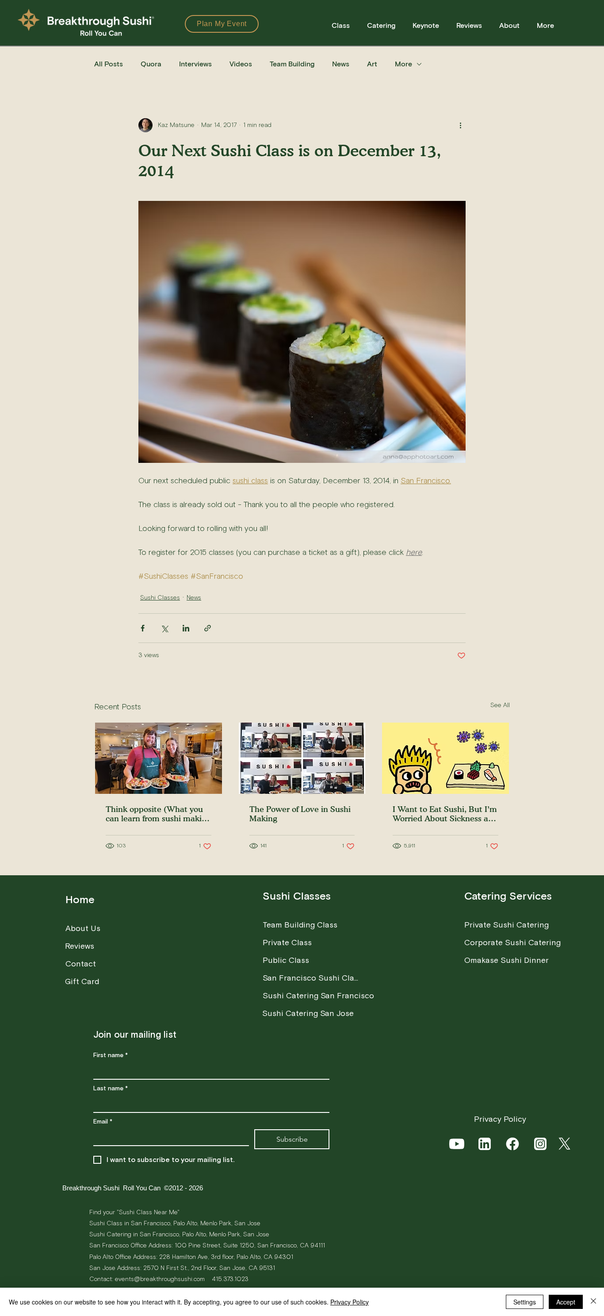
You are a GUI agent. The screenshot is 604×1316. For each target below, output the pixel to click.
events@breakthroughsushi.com (160, 1279)
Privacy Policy (349, 1301)
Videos (240, 64)
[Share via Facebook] (142, 628)
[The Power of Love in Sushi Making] (302, 758)
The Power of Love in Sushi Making (300, 813)
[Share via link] (207, 628)
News (340, 64)
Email (102, 1122)
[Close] (593, 1302)
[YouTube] (457, 1144)
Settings (524, 1301)
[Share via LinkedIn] (186, 628)
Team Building (292, 64)
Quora (151, 64)
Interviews (195, 64)
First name (110, 1055)
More (403, 64)
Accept (565, 1301)
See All (500, 705)
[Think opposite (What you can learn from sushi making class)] (158, 758)
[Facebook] (513, 1144)
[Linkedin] (485, 1144)
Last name (110, 1089)
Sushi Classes (160, 598)
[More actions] (460, 125)
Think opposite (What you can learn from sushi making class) (158, 813)
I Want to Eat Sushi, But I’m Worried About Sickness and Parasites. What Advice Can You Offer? (445, 813)
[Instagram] (541, 1144)
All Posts (108, 64)
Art (372, 64)
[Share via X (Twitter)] (164, 628)
